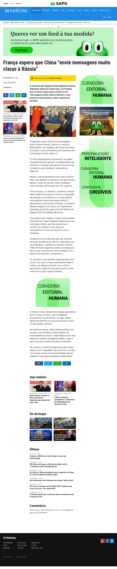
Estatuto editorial (21, 557)
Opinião (32, 454)
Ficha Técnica (7, 557)
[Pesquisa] (104, 17)
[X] (112, 541)
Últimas (34, 449)
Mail (12, 3)
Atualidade (7, 87)
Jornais (18, 3)
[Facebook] (107, 541)
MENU (6, 3)
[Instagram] (103, 541)
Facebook (57, 510)
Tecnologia (33, 462)
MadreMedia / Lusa (10, 78)
